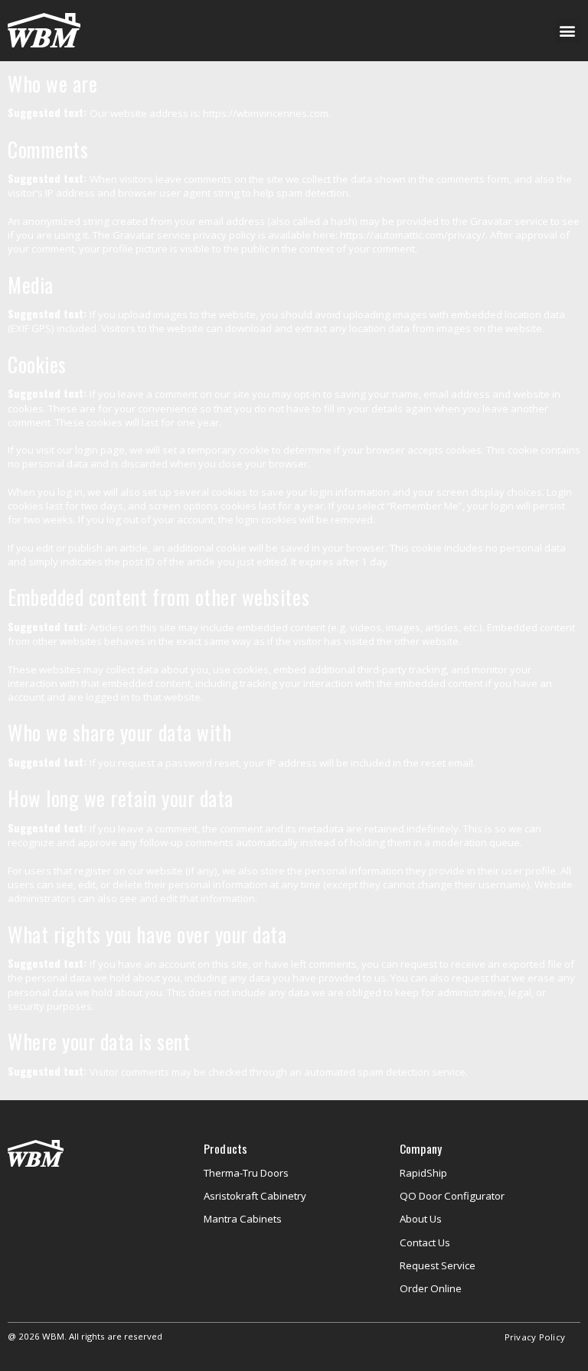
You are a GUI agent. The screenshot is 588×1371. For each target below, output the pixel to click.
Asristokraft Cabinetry (255, 1196)
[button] (567, 30)
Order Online (431, 1288)
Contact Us (425, 1242)
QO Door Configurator (452, 1196)
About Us (421, 1219)
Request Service (437, 1265)
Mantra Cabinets (243, 1219)
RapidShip (423, 1173)
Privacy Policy (535, 1337)
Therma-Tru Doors (246, 1173)
